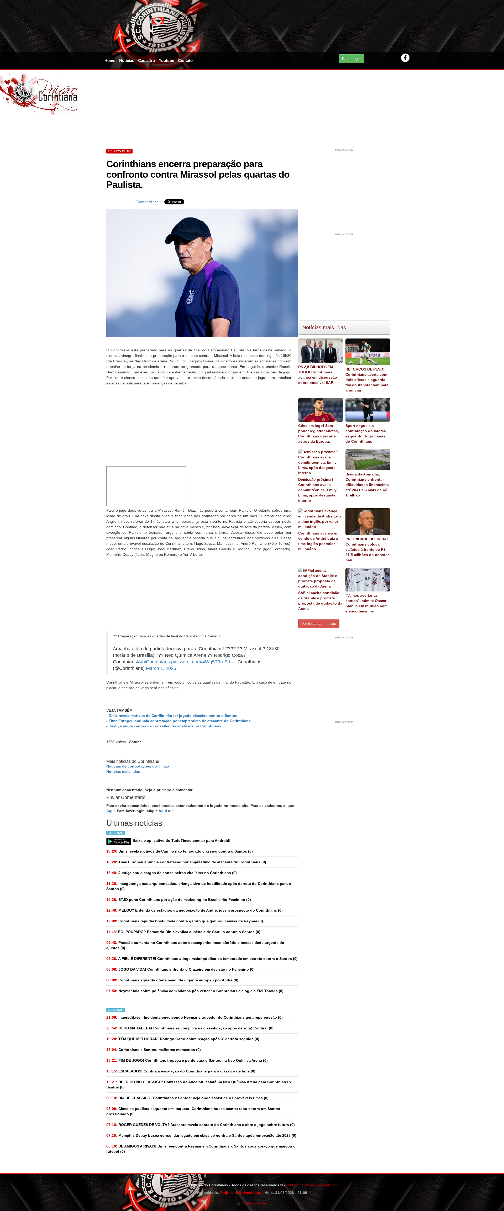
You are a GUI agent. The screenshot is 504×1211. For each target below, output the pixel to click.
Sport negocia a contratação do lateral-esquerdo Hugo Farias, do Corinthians (365, 433)
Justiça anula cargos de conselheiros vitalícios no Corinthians (165, 726)
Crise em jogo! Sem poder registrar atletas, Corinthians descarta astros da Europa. (318, 433)
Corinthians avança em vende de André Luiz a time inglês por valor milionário (318, 541)
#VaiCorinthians (153, 661)
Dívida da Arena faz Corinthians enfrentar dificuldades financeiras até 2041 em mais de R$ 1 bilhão (367, 484)
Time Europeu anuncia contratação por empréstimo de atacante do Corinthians (180, 721)
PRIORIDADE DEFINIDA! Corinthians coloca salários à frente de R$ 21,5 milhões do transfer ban (367, 549)
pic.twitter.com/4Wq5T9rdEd (200, 661)
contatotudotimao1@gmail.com (312, 1185)
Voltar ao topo (253, 1203)
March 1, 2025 (161, 668)
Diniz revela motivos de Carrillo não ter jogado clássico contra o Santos (173, 715)
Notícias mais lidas (123, 771)
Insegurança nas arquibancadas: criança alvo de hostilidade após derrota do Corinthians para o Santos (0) (198, 886)
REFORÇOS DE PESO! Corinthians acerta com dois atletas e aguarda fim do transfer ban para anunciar (366, 379)
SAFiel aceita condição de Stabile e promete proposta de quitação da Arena (320, 601)
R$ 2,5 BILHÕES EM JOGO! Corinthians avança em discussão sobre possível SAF (317, 375)
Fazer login (351, 58)
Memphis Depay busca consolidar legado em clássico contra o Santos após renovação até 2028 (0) (201, 1135)
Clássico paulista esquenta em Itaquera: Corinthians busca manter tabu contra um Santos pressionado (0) (193, 1111)
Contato (185, 60)
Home (109, 60)
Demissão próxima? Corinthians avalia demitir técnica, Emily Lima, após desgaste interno (317, 490)
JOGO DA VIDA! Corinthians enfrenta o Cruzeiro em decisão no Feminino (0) (180, 969)
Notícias (126, 60)
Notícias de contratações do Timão (137, 766)
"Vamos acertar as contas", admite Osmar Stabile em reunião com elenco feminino (366, 603)
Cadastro (146, 60)
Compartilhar (147, 202)
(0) (179, 851)
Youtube (166, 60)
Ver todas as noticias (319, 623)
